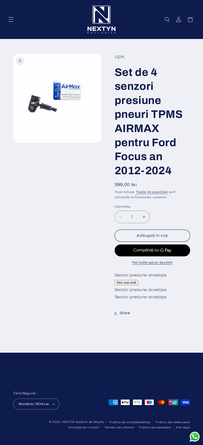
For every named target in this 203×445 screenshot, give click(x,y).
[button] (11, 19)
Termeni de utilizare (119, 427)
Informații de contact (83, 427)
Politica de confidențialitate (130, 422)
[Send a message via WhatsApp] (195, 437)
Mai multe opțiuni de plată (152, 262)
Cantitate (122, 206)
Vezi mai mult (126, 282)
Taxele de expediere (152, 192)
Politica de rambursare (173, 422)
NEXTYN (68, 422)
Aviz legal (183, 427)
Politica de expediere (155, 427)
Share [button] (125, 313)
